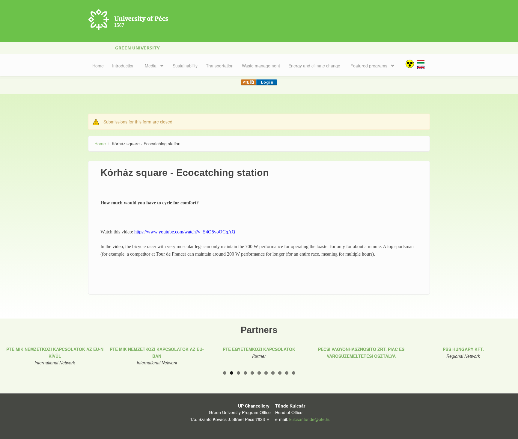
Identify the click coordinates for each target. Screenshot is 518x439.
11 (293, 373)
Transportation (220, 66)
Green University (137, 48)
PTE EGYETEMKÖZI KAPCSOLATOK (259, 349)
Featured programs (368, 66)
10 (286, 373)
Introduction (123, 66)
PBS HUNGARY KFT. (463, 349)
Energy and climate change (314, 66)
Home (98, 66)
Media (150, 66)
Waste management (261, 66)
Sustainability (185, 66)
